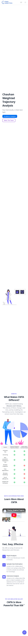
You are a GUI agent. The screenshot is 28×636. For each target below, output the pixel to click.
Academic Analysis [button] (10, 116)
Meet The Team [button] (9, 120)
